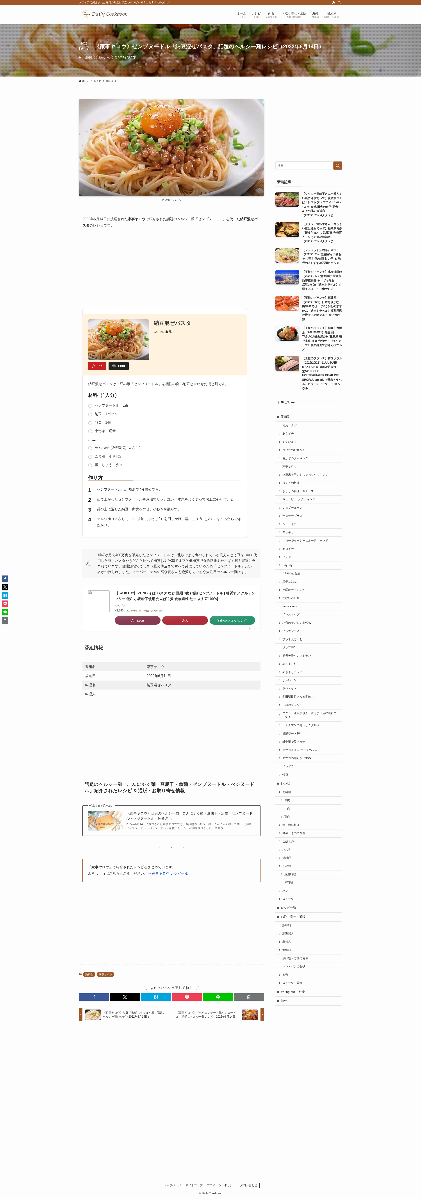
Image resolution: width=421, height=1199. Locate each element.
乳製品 (286, 941)
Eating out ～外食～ (294, 992)
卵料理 (288, 882)
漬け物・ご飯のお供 (295, 958)
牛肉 (287, 808)
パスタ (286, 849)
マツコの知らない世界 (296, 758)
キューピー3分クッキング (298, 499)
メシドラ (288, 766)
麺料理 (89, 57)
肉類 (285, 974)
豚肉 (287, 800)
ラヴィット (289, 688)
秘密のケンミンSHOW (296, 622)
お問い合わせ (248, 1185)
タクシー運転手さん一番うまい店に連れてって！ (309, 715)
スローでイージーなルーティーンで (305, 540)
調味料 (286, 925)
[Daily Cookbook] (105, 14)
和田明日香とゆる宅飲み (298, 696)
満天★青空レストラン (296, 655)
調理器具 (288, 933)
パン (285, 890)
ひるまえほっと (292, 639)
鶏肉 (287, 816)
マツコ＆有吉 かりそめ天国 (300, 750)
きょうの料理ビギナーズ (298, 491)
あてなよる (289, 441)
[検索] (339, 2)
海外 (284, 1000)
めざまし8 (288, 663)
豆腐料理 (290, 874)
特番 (285, 774)
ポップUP (288, 647)
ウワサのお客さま (293, 450)
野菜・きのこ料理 (293, 833)
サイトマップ (194, 1185)
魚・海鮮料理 (291, 825)
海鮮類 (286, 950)
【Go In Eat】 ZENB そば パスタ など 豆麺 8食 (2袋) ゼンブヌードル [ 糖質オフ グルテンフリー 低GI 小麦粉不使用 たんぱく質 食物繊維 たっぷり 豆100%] (185, 596)
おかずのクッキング (295, 458)
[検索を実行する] (337, 165)
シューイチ (289, 524)
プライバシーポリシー (221, 1185)
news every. (290, 606)
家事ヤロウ (104, 57)
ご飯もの (288, 841)
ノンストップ (291, 614)
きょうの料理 (291, 482)
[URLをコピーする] (249, 997)
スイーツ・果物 (292, 983)
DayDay (287, 565)
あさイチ (288, 433)
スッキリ (288, 532)
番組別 (285, 416)
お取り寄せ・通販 (293, 916)
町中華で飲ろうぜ (293, 741)
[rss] (333, 2)
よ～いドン (289, 680)
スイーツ (288, 899)
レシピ (285, 783)
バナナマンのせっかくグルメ (300, 725)
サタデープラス (292, 515)
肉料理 (286, 792)
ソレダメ (288, 557)
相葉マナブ (289, 425)
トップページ (172, 1185)
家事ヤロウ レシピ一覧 (170, 873)
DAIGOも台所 (291, 573)
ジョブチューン (292, 507)
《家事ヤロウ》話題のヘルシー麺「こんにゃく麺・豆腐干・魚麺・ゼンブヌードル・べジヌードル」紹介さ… (189, 815)
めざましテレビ (292, 672)
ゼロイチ (288, 548)
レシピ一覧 (288, 908)
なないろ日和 (291, 598)
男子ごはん (289, 581)
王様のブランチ (292, 705)
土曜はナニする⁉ (293, 589)
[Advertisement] (171, 266)
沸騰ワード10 (291, 733)
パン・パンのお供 (293, 966)
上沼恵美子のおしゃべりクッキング (305, 474)
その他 (286, 866)
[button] (94, 997)
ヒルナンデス (291, 631)
